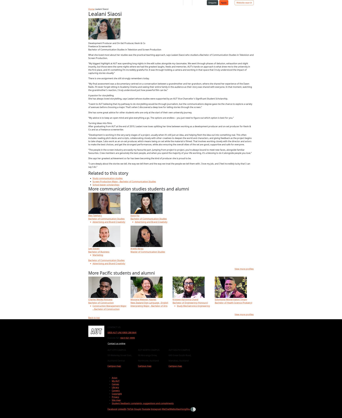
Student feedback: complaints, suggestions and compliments (143, 403)
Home (91, 9)
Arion (114, 377)
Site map (116, 400)
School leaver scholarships (106, 184)
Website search (244, 2)
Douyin (137, 409)
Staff (187, 2)
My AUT (116, 380)
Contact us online (116, 343)
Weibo (173, 409)
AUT (4, 3)
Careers (116, 390)
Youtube (146, 409)
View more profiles (244, 268)
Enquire (212, 2)
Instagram (156, 409)
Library (115, 387)
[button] (13, 3)
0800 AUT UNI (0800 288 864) (122, 332)
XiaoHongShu (183, 409)
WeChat (166, 409)
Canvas (115, 384)
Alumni (197, 2)
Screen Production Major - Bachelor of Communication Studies (124, 181)
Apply (224, 2)
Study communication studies (108, 178)
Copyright (117, 393)
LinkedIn (122, 409)
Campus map (114, 366)
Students (176, 2)
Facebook (112, 409)
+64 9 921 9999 (127, 337)
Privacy (115, 396)
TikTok (130, 409)
